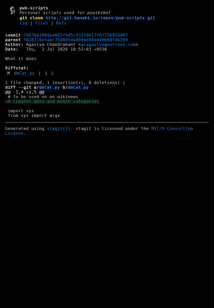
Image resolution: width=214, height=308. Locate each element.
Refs (61, 23)
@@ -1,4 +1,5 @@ (24, 92)
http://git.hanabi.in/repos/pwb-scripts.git (100, 18)
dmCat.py (24, 73)
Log (23, 23)
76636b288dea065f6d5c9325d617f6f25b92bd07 (75, 35)
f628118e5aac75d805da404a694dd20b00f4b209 (75, 40)
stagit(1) (58, 128)
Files (41, 23)
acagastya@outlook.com (108, 44)
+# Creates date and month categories (52, 101)
